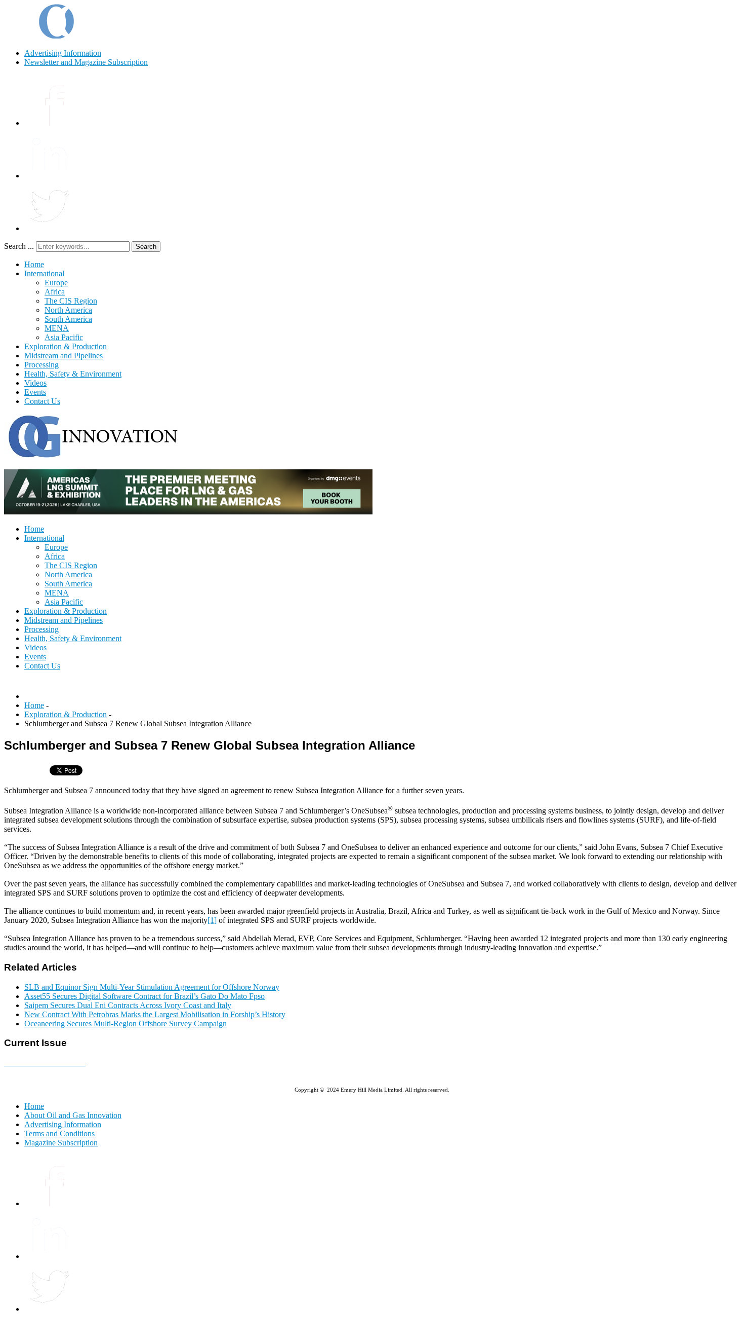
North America (68, 310)
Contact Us (42, 401)
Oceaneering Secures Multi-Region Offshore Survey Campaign (125, 1023)
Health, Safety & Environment (72, 373)
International (44, 273)
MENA (57, 328)
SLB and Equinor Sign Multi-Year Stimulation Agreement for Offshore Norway (151, 987)
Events (35, 392)
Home (34, 264)
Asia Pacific (64, 337)
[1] (212, 920)
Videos (35, 383)
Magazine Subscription (61, 1142)
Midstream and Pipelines (63, 355)
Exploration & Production (65, 346)
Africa (55, 291)
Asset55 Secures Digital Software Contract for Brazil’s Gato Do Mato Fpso (144, 996)
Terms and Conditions (59, 1133)
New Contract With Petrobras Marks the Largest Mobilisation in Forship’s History (154, 1014)
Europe (56, 282)
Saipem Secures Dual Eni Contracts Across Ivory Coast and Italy (127, 1005)
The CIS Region (71, 300)
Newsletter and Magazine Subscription (86, 62)
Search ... (19, 246)
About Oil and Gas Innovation (72, 1115)
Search (146, 246)
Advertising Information (62, 53)
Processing (41, 364)
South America (68, 319)
